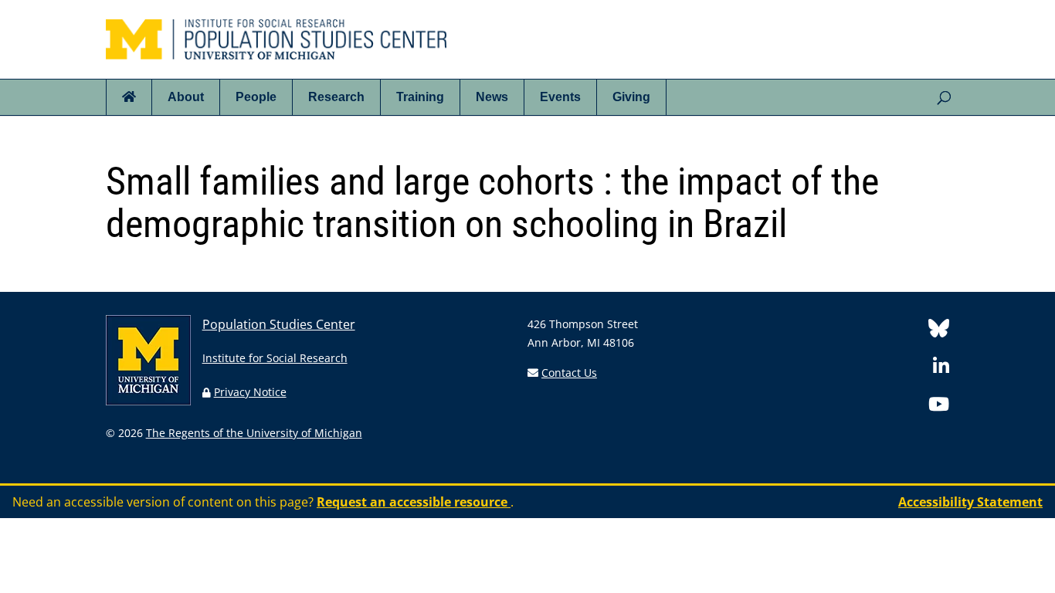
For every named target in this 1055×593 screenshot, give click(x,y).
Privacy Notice (250, 392)
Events (560, 96)
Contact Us (569, 372)
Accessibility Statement (970, 501)
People (256, 96)
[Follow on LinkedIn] (941, 368)
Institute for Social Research (275, 358)
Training (420, 96)
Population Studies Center (278, 324)
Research (336, 96)
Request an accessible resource (414, 501)
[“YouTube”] (938, 406)
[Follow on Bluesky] (938, 331)
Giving (631, 96)
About (186, 96)
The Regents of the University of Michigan (254, 432)
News (492, 96)
